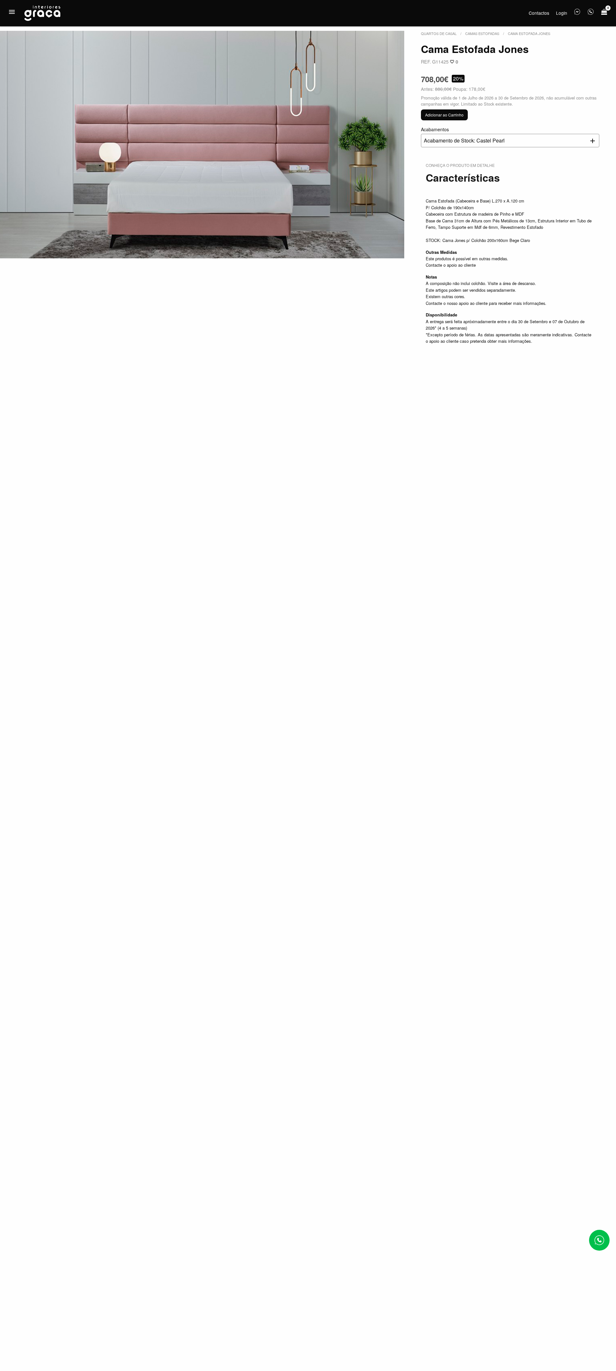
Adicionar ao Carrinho (444, 114)
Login (561, 13)
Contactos (539, 13)
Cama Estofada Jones (529, 33)
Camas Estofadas (482, 33)
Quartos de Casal (439, 33)
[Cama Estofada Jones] (202, 144)
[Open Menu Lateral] (12, 12)
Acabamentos (463, 135)
